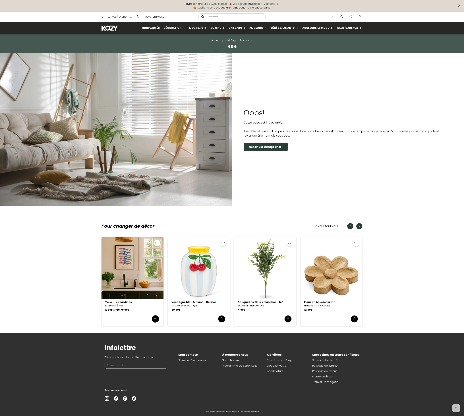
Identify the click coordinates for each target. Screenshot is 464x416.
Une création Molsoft (250, 411)
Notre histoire (231, 360)
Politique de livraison (325, 365)
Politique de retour (324, 371)
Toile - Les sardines (118, 302)
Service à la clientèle (326, 360)
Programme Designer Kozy (239, 365)
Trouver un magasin (325, 382)
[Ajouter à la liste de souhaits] (157, 243)
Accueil (216, 40)
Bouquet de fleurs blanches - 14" (260, 302)
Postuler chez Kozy (279, 360)
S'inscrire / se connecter (194, 360)
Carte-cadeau (322, 376)
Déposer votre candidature (276, 368)
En (332, 16)
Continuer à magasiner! (266, 147)
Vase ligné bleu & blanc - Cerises (193, 302)
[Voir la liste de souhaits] (350, 16)
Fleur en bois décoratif (319, 302)
